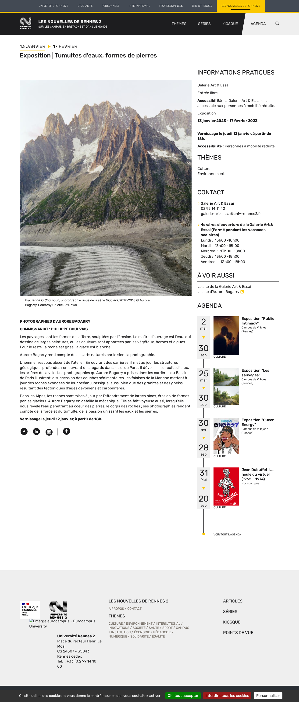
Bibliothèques (202, 5)
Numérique (118, 636)
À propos (116, 609)
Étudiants (85, 5)
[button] (277, 24)
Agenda (258, 23)
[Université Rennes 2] (58, 609)
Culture (203, 168)
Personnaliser (268, 695)
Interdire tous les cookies (227, 695)
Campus (182, 628)
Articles (232, 601)
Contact (134, 609)
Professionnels (171, 5)
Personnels (110, 5)
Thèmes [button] (179, 23)
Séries (204, 23)
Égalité (158, 636)
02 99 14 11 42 (213, 208)
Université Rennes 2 (53, 5)
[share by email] (49, 432)
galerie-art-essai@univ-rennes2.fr (231, 213)
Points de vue (238, 632)
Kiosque (230, 23)
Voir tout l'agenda (227, 534)
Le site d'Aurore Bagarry (218, 291)
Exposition (206, 113)
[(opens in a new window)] (70, 623)
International (139, 5)
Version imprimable (66, 430)
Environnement (210, 173)
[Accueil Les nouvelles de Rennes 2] (29, 24)
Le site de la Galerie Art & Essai (224, 286)
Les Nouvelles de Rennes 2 (240, 5)
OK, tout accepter (183, 695)
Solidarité (139, 636)
